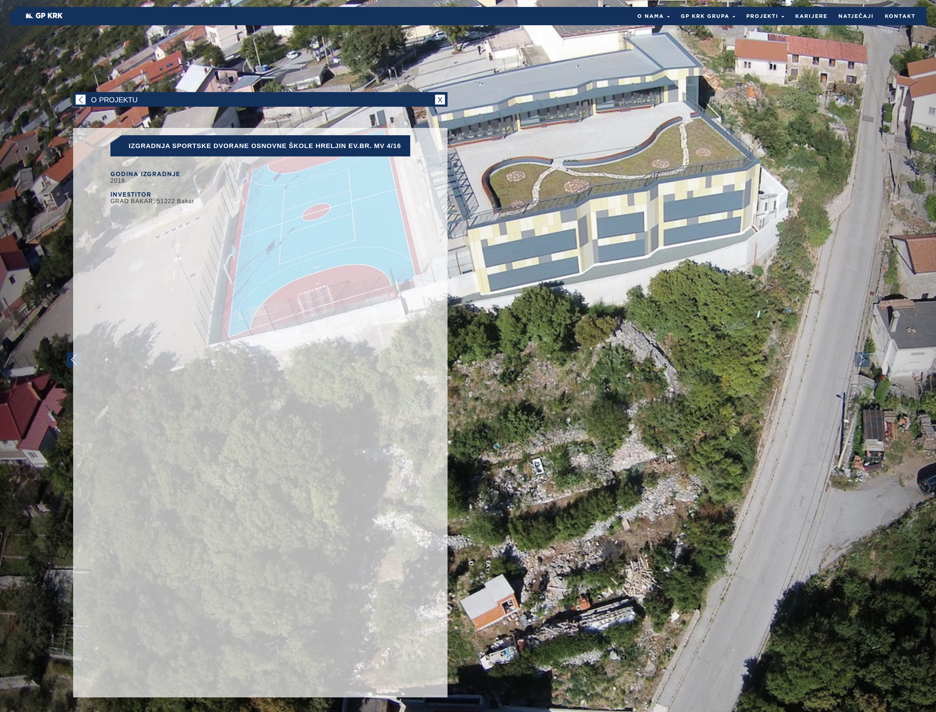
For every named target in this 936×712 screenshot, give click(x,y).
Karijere (811, 16)
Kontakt (900, 16)
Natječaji (856, 16)
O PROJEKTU (266, 100)
